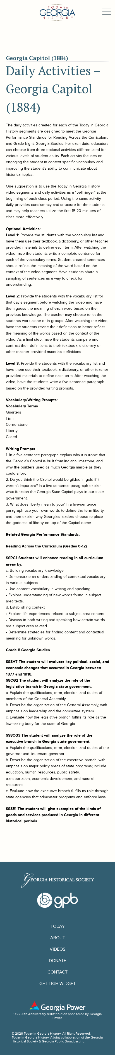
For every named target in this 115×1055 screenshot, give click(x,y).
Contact (57, 972)
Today (58, 926)
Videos (57, 949)
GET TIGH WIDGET (57, 983)
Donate (57, 960)
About (57, 938)
